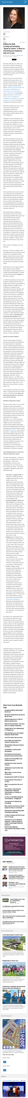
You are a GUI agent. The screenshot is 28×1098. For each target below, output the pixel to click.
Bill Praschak (11, 879)
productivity (12, 430)
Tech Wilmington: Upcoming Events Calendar (13, 906)
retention (11, 419)
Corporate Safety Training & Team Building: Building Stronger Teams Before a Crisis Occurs (17, 877)
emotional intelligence (13, 599)
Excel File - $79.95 (6, 1066)
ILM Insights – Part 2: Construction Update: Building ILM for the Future (17, 884)
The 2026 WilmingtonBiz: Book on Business (13, 1049)
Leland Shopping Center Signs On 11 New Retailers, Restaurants (17, 901)
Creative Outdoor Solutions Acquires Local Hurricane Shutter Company (13, 911)
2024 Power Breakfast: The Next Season (11, 1080)
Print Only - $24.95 (6, 1057)
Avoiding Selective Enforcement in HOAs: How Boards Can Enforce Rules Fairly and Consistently (17, 868)
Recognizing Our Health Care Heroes (14, 777)
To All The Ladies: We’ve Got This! (14, 737)
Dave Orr (10, 871)
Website (4, 29)
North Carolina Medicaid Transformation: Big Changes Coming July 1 (14, 828)
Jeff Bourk (11, 886)
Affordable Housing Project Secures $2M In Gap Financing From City (13, 922)
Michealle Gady (20, 55)
